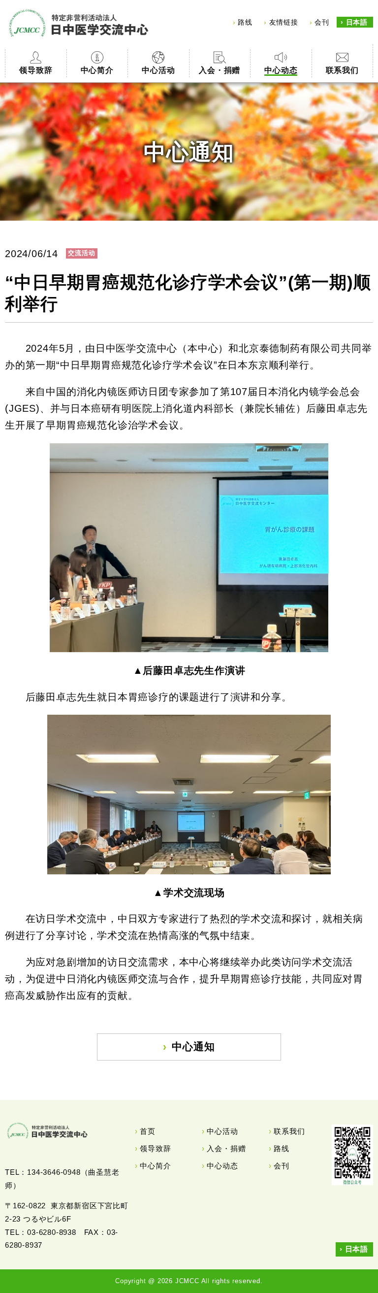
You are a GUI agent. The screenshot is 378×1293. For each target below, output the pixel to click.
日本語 (357, 22)
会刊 (322, 22)
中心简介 (155, 1165)
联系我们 (289, 1131)
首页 (148, 1131)
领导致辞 (155, 1148)
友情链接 (283, 22)
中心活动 (222, 1131)
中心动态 (222, 1165)
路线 (245, 22)
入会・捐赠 (226, 1148)
